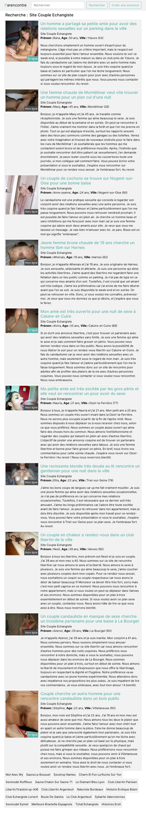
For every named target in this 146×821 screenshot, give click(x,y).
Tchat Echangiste (86, 804)
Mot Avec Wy (14, 774)
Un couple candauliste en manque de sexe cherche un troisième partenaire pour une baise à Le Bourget (89, 618)
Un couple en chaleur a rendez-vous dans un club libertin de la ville (87, 537)
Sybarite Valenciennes (110, 797)
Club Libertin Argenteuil (57, 789)
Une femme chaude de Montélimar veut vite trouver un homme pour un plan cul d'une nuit (89, 95)
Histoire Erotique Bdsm (121, 789)
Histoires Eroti (111, 804)
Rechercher (97, 5)
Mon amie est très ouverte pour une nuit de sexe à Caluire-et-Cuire (88, 314)
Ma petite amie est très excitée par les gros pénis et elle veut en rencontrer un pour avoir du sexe (89, 391)
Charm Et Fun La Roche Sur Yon (100, 774)
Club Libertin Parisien (122, 782)
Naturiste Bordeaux (90, 789)
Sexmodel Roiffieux (19, 782)
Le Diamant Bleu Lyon (90, 782)
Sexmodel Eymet (17, 804)
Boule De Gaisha (52, 797)
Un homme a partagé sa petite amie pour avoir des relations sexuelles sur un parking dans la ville (88, 26)
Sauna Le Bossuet (38, 774)
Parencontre (16, 5)
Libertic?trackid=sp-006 (22, 789)
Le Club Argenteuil (79, 797)
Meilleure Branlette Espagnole (52, 804)
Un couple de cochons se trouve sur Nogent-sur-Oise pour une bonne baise (87, 180)
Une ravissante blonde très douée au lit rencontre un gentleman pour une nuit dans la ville (90, 468)
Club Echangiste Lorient (22, 797)
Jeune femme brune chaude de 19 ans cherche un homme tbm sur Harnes (87, 245)
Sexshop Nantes (65, 774)
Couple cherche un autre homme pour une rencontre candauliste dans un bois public (80, 696)
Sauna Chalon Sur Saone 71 (53, 782)
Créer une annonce (125, 5)
